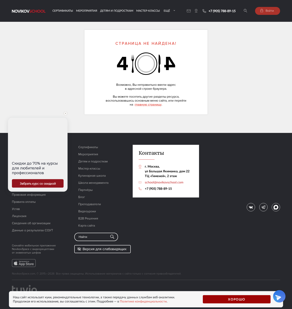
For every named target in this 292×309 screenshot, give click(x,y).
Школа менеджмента (93, 183)
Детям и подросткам (116, 10)
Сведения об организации (31, 223)
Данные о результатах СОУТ (32, 230)
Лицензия (19, 216)
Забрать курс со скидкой (38, 183)
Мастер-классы (148, 10)
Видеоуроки (87, 211)
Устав (16, 209)
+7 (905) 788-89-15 (222, 11)
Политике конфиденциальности (143, 301)
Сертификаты (62, 10)
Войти (269, 10)
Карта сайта (86, 226)
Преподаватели (89, 204)
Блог (81, 197)
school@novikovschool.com (164, 182)
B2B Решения (88, 218)
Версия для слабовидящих (105, 249)
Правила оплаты (24, 202)
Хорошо (236, 299)
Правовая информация (29, 195)
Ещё (167, 10)
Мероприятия (86, 10)
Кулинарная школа (92, 176)
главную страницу (148, 105)
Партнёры (85, 190)
